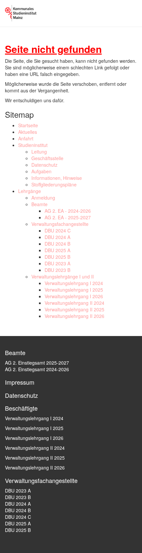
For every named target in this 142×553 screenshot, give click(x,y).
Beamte (39, 204)
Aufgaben (41, 171)
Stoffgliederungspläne (54, 184)
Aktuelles (27, 132)
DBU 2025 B (57, 256)
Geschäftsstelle (47, 158)
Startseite (28, 125)
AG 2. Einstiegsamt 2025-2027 (37, 362)
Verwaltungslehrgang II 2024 (74, 303)
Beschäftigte (21, 408)
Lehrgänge (29, 191)
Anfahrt (25, 138)
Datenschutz (44, 164)
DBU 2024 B (57, 243)
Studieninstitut (33, 145)
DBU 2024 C (58, 230)
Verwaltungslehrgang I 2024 (74, 283)
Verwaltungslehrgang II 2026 (74, 316)
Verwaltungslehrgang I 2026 (74, 296)
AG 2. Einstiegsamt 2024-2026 (37, 369)
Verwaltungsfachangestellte (60, 224)
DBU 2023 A (57, 263)
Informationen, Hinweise (56, 178)
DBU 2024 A (57, 237)
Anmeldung (43, 197)
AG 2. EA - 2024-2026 (68, 210)
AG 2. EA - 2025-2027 (68, 217)
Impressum (19, 382)
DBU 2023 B (57, 270)
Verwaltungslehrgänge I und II (62, 276)
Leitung (39, 151)
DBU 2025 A (57, 250)
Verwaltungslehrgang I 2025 (74, 289)
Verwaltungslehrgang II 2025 (74, 309)
